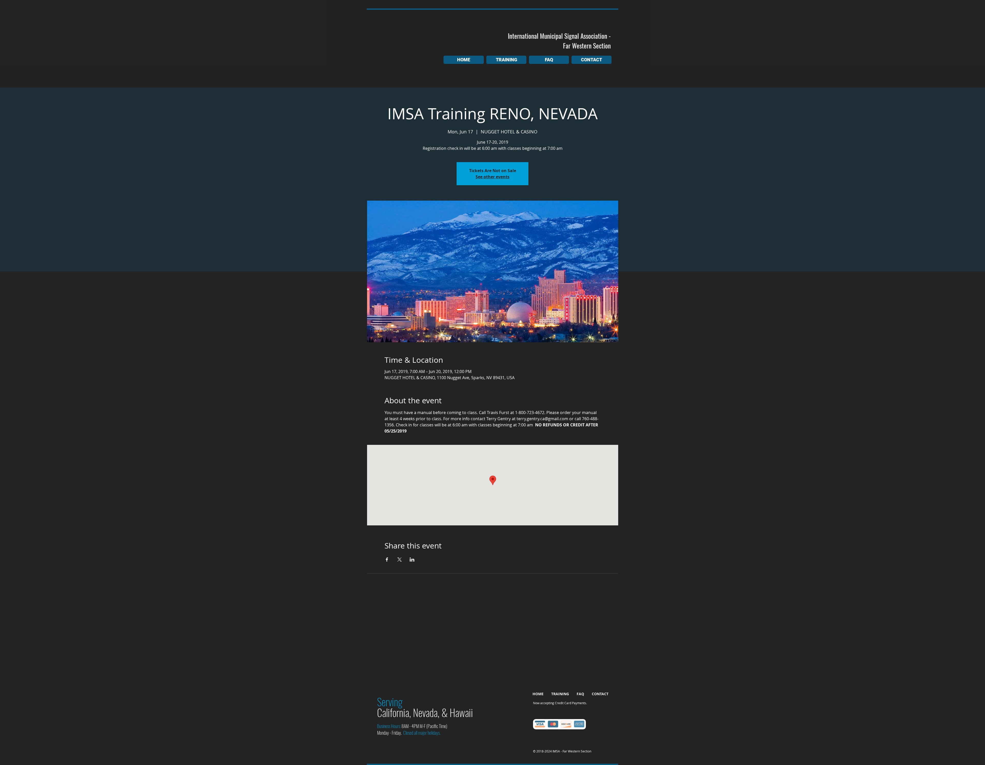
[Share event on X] (399, 559)
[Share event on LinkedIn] (412, 559)
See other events (492, 177)
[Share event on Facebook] (387, 559)
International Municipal (535, 36)
